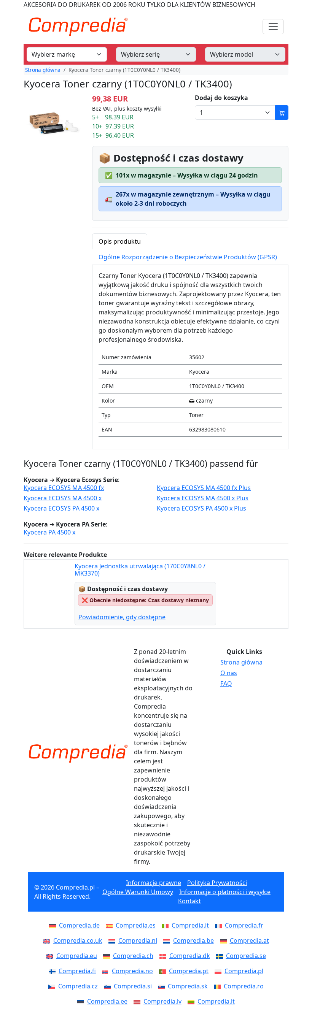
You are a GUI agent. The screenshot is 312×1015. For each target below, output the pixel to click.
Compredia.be (193, 940)
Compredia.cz (78, 986)
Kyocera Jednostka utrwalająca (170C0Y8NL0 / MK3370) (140, 569)
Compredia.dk (189, 956)
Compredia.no (132, 971)
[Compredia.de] (54, 925)
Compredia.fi (77, 971)
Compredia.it (190, 925)
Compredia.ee (107, 1001)
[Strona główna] (78, 753)
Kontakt (189, 901)
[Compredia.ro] (219, 986)
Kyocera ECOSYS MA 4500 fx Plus (204, 488)
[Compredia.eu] (51, 955)
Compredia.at (249, 940)
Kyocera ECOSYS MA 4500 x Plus (202, 498)
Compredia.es (136, 925)
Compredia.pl (243, 971)
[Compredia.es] (111, 925)
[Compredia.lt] (192, 1001)
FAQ (226, 683)
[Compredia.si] (109, 986)
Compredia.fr (244, 925)
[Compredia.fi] (54, 970)
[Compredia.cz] (53, 986)
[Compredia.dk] (164, 955)
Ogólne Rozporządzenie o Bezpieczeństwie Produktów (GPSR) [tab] (188, 257)
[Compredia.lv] (138, 1001)
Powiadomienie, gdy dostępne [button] (122, 617)
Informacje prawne (153, 883)
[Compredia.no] (107, 970)
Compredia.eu (76, 956)
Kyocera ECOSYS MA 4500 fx (64, 488)
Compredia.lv (162, 1001)
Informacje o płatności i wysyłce (225, 892)
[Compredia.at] (225, 940)
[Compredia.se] (221, 955)
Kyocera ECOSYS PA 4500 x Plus (201, 508)
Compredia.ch (133, 956)
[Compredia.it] (167, 925)
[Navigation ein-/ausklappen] (273, 26)
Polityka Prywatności (217, 883)
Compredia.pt (189, 971)
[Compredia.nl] (113, 940)
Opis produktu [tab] (120, 241)
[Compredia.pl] (219, 970)
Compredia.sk (188, 986)
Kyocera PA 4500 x (49, 532)
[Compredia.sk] (163, 986)
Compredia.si (133, 986)
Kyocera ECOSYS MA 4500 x (63, 498)
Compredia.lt (216, 1001)
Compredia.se (246, 956)
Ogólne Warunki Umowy (137, 892)
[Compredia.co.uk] (48, 940)
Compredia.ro (244, 986)
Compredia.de (79, 925)
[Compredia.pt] (164, 970)
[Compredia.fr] (220, 925)
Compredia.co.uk (77, 940)
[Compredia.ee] (82, 1001)
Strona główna (42, 69)
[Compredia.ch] (108, 955)
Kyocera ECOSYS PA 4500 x (61, 508)
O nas (228, 673)
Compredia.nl (137, 940)
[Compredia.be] (168, 940)
